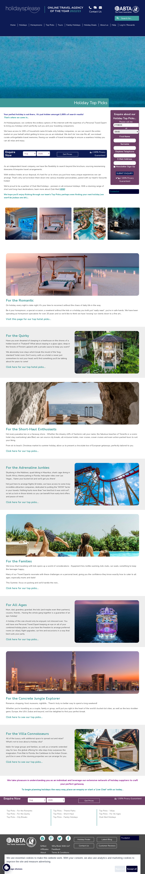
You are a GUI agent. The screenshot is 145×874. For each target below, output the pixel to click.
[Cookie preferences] (6, 867)
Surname (125, 144)
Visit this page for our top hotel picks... (28, 319)
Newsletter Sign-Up (125, 166)
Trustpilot (114, 191)
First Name (125, 136)
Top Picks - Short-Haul (63, 814)
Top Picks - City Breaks (17, 817)
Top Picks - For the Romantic (19, 810)
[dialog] (72, 864)
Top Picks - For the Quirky (18, 814)
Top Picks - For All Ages (110, 814)
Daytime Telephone (124, 151)
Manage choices (14, 869)
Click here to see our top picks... (24, 717)
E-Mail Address (124, 159)
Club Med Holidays (107, 817)
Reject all (120, 869)
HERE (62, 189)
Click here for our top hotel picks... (26, 367)
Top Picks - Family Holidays (65, 817)
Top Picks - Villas (107, 810)
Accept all (132, 869)
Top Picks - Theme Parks (64, 810)
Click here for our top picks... (22, 451)
